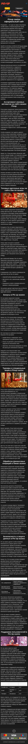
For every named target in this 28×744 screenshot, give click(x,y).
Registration (19, 8)
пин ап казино (23, 46)
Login (7, 8)
